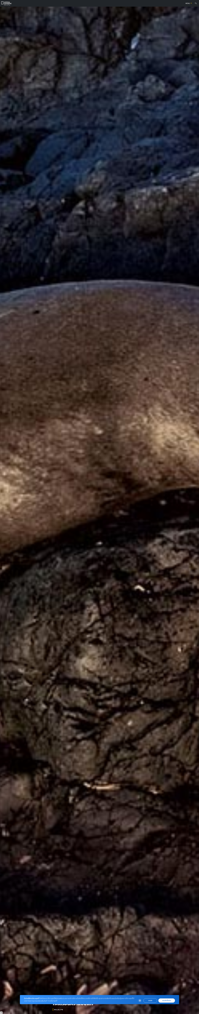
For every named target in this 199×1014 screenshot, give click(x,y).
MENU (188, 3)
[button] (196, 3)
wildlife (58, 1009)
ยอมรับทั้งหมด (166, 1000)
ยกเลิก (150, 1000)
